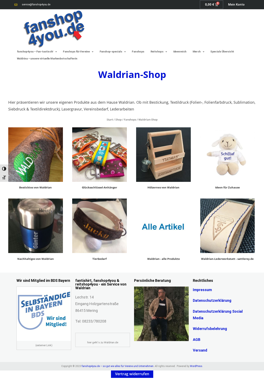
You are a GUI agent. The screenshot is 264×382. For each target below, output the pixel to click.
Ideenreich (179, 51)
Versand (200, 350)
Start (110, 119)
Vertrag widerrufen (132, 373)
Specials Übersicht (222, 51)
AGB (196, 339)
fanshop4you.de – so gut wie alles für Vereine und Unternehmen (117, 366)
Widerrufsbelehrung (210, 328)
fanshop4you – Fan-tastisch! (35, 51)
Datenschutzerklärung (212, 300)
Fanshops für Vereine (76, 51)
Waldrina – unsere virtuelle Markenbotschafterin (47, 58)
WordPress (196, 366)
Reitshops (157, 51)
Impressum (202, 290)
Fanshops (138, 51)
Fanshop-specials (111, 51)
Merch (197, 51)
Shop (118, 119)
